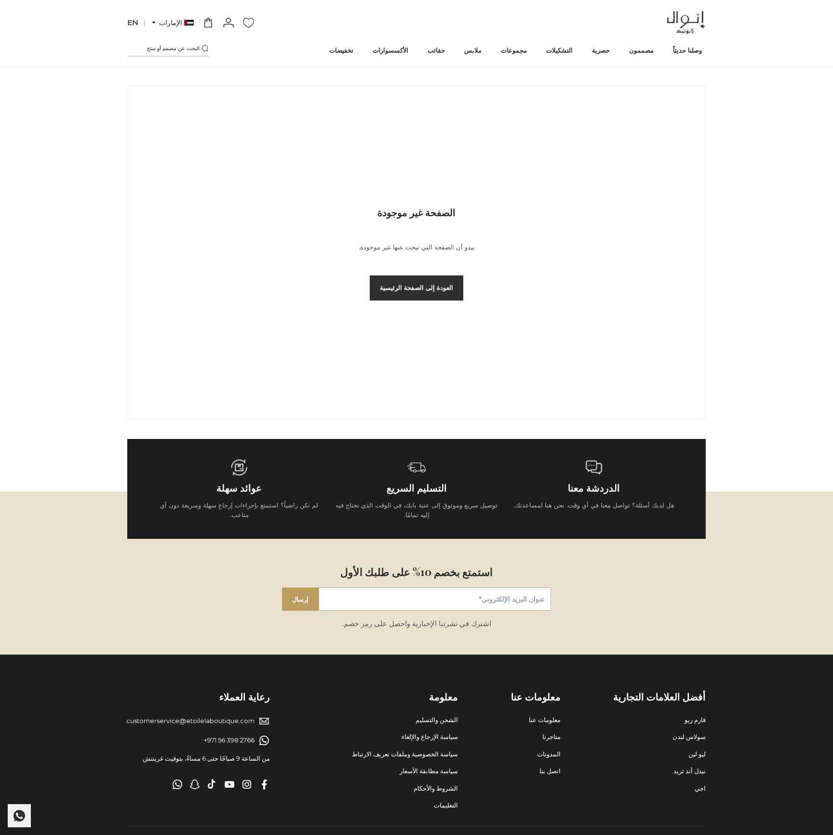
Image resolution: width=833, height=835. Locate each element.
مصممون (641, 50)
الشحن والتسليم (437, 720)
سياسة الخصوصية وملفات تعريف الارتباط (405, 754)
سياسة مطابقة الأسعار (429, 771)
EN (132, 22)
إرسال (300, 599)
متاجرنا (551, 736)
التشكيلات (559, 50)
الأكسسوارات (390, 50)
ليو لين (697, 754)
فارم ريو (695, 720)
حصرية (601, 50)
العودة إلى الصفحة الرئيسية (416, 287)
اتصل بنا (550, 771)
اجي (700, 788)
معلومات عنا (545, 720)
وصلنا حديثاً (687, 50)
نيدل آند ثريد (689, 771)
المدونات (549, 754)
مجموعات (514, 50)
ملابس (473, 50)
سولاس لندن (689, 736)
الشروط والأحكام (436, 788)
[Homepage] (686, 22)
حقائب (436, 50)
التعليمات (446, 805)
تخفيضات (341, 50)
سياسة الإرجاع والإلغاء (430, 736)
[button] (172, 23)
